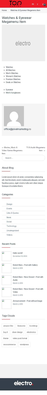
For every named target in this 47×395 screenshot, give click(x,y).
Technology (12, 226)
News (9, 217)
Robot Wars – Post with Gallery (25, 265)
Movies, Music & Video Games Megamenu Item (12, 150)
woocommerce (9, 344)
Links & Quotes (13, 213)
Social (9, 222)
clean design (17, 332)
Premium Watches (13, 79)
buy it (5, 332)
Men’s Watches (12, 73)
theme (5, 338)
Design (9, 204)
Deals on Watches (13, 82)
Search (33, 4)
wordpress (24, 344)
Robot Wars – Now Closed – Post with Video (28, 290)
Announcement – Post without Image (27, 301)
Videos (9, 235)
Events (9, 208)
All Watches (10, 70)
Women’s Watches (13, 76)
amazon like (8, 326)
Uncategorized (13, 230)
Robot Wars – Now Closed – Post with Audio (28, 278)
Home (4, 10)
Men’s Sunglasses (13, 93)
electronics (31, 332)
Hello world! (17, 253)
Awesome (21, 326)
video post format (20, 338)
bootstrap (33, 326)
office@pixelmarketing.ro (17, 129)
